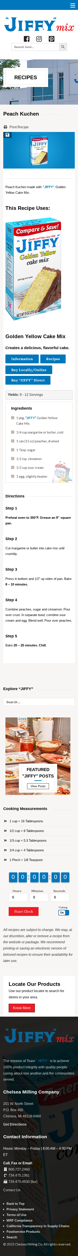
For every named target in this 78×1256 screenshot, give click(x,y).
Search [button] (11, 1237)
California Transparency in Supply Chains (37, 1226)
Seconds (59, 891)
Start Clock (23, 911)
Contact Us (11, 1190)
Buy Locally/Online (28, 370)
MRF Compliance (19, 1220)
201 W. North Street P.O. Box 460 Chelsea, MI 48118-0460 (22, 1110)
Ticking (62, 907)
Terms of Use (16, 1215)
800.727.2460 (19, 1169)
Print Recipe (19, 127)
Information (22, 359)
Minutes (37, 891)
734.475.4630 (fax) (22, 1181)
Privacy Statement (20, 1209)
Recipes (53, 359)
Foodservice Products (23, 1231)
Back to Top (15, 1203)
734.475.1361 (19, 1175)
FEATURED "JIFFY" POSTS (38, 772)
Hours (17, 891)
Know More (22, 1008)
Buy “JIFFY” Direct (28, 380)
